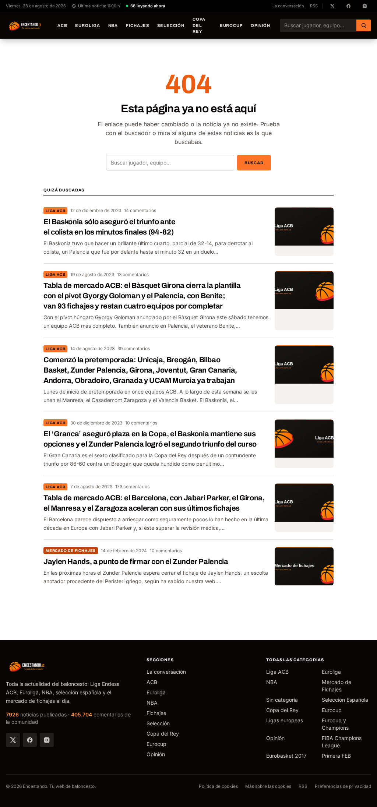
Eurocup (231, 25)
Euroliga (87, 25)
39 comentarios (133, 348)
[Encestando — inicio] (25, 25)
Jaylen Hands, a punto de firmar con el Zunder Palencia (135, 561)
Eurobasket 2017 (286, 756)
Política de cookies (218, 786)
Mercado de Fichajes (71, 551)
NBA (113, 25)
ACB (62, 25)
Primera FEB (336, 756)
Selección (170, 25)
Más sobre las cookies (268, 786)
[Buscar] (363, 25)
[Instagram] (47, 740)
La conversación (288, 5)
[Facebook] (30, 740)
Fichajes (137, 25)
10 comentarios (141, 423)
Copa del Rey (199, 25)
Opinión (260, 25)
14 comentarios (140, 210)
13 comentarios (133, 274)
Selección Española (345, 700)
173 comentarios (132, 486)
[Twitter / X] (13, 740)
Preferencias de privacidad (343, 786)
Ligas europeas (284, 720)
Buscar (254, 163)
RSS (314, 5)
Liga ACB (55, 211)
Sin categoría (282, 700)
